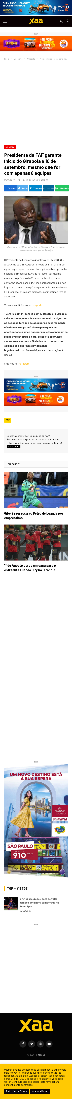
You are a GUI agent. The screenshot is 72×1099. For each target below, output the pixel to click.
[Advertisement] (36, 102)
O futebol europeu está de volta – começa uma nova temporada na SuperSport (39, 902)
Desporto (37, 305)
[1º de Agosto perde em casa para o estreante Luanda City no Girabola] (36, 543)
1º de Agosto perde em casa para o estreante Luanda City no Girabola (30, 567)
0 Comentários (41, 180)
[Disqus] (36, 622)
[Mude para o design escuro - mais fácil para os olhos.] (67, 21)
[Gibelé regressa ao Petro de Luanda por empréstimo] (36, 490)
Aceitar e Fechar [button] (40, 1091)
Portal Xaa (40, 1054)
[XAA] (36, 21)
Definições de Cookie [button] (16, 1091)
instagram (23, 363)
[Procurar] (61, 21)
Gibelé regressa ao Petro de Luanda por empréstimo (33, 515)
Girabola (10, 147)
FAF (8, 420)
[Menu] (5, 21)
